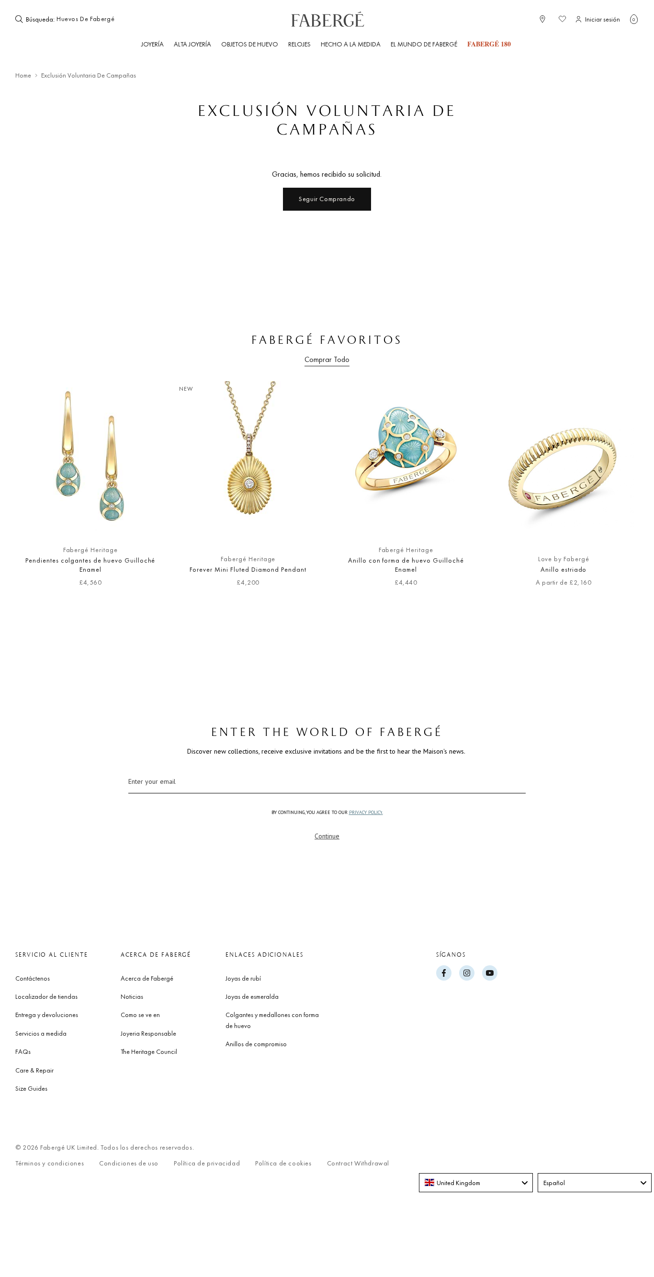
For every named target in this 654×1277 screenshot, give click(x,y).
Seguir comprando (327, 198)
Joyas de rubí (243, 978)
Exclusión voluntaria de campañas (88, 75)
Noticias (132, 996)
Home (23, 75)
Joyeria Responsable (148, 1033)
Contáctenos (32, 978)
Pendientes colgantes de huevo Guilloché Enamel (90, 565)
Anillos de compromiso (256, 1044)
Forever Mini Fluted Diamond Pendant (248, 569)
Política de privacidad (207, 1163)
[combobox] (85, 19)
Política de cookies (283, 1163)
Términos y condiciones (49, 1163)
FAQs (23, 1051)
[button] (634, 19)
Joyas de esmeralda (252, 996)
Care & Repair (34, 1070)
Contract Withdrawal (358, 1163)
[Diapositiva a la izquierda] (38, 490)
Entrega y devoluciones (46, 1014)
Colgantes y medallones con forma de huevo (272, 1019)
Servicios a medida (41, 1033)
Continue (327, 836)
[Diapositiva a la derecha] (615, 490)
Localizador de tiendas (46, 996)
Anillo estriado (563, 569)
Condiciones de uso (128, 1163)
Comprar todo (327, 359)
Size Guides (31, 1088)
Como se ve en (140, 1014)
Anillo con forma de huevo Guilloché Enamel (406, 565)
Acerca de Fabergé (147, 978)
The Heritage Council (149, 1051)
